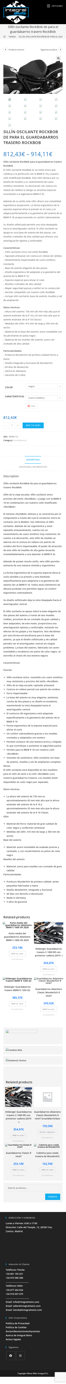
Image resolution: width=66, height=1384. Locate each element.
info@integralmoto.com (26, 1301)
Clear (33, 405)
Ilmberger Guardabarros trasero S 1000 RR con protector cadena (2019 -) (48, 952)
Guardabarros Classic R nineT (18, 1154)
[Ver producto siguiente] (60, 49)
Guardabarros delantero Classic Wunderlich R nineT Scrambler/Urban (47, 1115)
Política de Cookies (16, 1327)
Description (33, 459)
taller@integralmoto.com (27, 1305)
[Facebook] (10, 1355)
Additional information (33, 467)
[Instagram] (20, 1355)
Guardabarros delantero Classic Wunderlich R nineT (48, 992)
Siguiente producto (49, 49)
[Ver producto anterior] (5, 49)
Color (9, 387)
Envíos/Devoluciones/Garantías (23, 1331)
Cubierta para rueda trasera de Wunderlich (47, 1154)
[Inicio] (4, 36)
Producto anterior (16, 49)
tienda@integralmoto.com (27, 1309)
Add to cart (33, 425)
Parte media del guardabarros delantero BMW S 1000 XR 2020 (17, 937)
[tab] (33, 459)
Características (14, 396)
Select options (47, 1132)
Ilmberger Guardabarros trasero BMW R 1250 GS (17, 988)
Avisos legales (13, 1339)
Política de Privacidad (17, 1323)
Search (52, 1196)
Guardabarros (20, 440)
